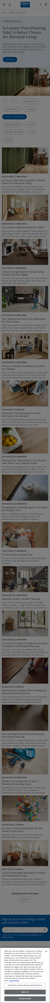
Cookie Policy (14, 980)
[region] (25, 975)
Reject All (25, 992)
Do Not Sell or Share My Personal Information (25, 985)
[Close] (46, 951)
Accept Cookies (25, 999)
